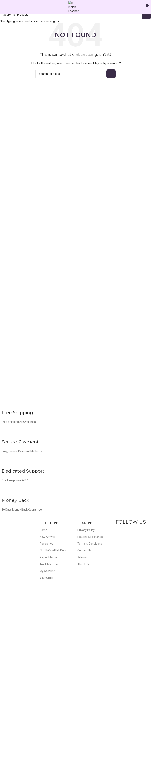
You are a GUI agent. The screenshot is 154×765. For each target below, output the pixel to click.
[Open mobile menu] (4, 7)
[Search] (138, 7)
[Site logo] (75, 6)
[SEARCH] (146, 14)
